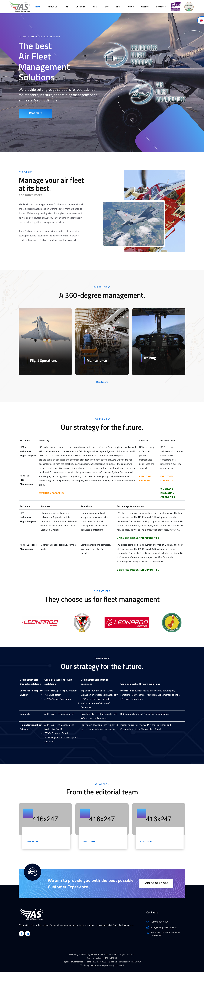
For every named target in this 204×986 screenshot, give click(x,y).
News (131, 6)
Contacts (161, 6)
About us (52, 6)
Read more (35, 113)
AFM (95, 6)
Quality (145, 6)
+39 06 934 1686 (156, 883)
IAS (66, 6)
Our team (81, 6)
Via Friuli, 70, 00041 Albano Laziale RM (165, 934)
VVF (107, 6)
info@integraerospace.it (164, 927)
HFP (118, 6)
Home (37, 6)
